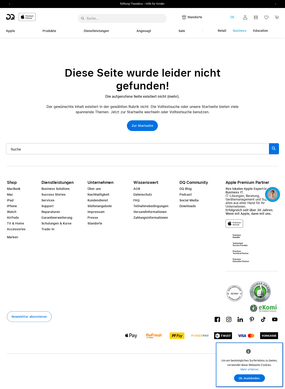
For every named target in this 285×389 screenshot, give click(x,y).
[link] (276, 18)
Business (239, 30)
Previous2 (11, 4)
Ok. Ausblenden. (249, 378)
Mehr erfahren (249, 369)
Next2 (274, 4)
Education (260, 30)
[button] (245, 17)
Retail (222, 30)
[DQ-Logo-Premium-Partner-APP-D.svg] (21, 16)
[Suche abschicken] (82, 18)
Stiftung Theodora (131, 3)
